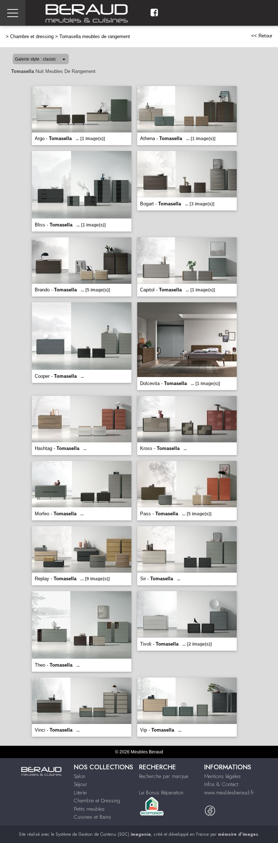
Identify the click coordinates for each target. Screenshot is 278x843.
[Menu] (12, 13)
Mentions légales (222, 776)
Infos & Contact (221, 784)
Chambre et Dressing (97, 801)
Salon (79, 776)
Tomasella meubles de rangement (94, 36)
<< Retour (261, 35)
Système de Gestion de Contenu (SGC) (103, 834)
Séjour (80, 784)
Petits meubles (89, 809)
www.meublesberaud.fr (229, 793)
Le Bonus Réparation (161, 793)
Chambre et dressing (32, 36)
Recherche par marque (163, 776)
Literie (80, 793)
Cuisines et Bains (92, 817)
